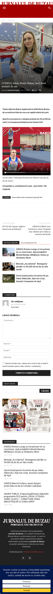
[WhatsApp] (29, 101)
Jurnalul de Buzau (13, 90)
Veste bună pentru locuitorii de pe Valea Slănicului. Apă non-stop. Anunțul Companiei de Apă (32, 278)
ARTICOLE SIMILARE (11, 243)
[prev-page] (4, 287)
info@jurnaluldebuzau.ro (33, 552)
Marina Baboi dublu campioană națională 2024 (27, 197)
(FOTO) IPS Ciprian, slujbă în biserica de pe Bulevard (13, 227)
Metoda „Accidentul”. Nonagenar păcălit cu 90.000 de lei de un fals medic (32, 267)
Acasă (3, 20)
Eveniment (11, 20)
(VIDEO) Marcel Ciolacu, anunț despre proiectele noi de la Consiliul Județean (22, 484)
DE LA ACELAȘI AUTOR (28, 243)
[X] (18, 101)
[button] (4, 8)
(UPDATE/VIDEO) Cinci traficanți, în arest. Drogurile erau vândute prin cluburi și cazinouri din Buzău (39, 230)
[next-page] (7, 287)
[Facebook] (12, 101)
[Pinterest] (24, 101)
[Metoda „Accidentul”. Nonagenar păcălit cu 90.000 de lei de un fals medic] (8, 266)
